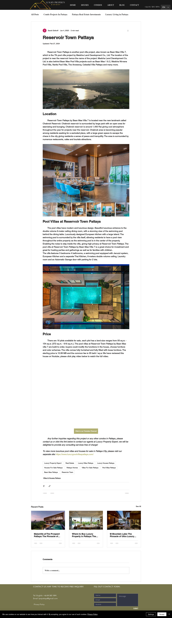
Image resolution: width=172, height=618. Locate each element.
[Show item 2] (64, 209)
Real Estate (70, 463)
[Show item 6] (123, 209)
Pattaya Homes (72, 468)
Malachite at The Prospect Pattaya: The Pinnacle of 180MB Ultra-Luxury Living (47, 535)
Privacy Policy (92, 614)
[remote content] (86, 393)
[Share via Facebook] (44, 486)
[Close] (169, 614)
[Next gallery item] (126, 173)
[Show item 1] (50, 209)
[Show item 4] (94, 209)
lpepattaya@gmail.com (48, 598)
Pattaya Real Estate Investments (86, 14)
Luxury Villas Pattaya (85, 463)
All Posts (35, 14)
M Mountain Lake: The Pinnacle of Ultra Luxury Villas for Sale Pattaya (122, 535)
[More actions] (127, 30)
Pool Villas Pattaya (109, 468)
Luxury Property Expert (53, 463)
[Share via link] (49, 486)
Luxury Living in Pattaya (116, 14)
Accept (161, 614)
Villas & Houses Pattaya (52, 478)
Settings (151, 614)
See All (138, 506)
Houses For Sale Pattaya (53, 468)
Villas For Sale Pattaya (90, 468)
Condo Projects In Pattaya (55, 14)
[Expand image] (86, 173)
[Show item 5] (108, 209)
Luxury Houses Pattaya (105, 463)
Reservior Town (67, 472)
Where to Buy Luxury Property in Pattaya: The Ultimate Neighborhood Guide (84, 535)
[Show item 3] (79, 209)
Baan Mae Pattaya (51, 472)
